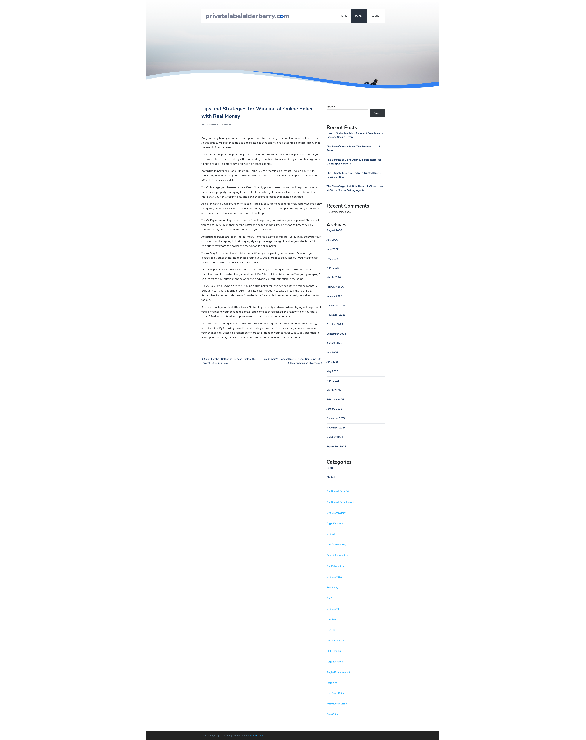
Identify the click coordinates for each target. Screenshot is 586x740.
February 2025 (335, 399)
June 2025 (333, 362)
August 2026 (334, 230)
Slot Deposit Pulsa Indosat (340, 502)
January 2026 (334, 296)
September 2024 (336, 446)
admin (227, 124)
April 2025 (333, 380)
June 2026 (333, 249)
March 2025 (334, 390)
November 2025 (336, 315)
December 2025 (336, 305)
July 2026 (332, 240)
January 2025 (334, 408)
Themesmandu (256, 735)
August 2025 (334, 343)
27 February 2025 (211, 124)
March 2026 (334, 277)
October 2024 (335, 437)
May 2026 (332, 258)
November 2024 (336, 427)
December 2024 (336, 418)
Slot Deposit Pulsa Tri (338, 491)
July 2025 (332, 352)
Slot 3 (330, 598)
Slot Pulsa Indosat (336, 566)
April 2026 (333, 268)
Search (331, 106)
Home (343, 15)
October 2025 (335, 324)
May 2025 (332, 371)
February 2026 (335, 286)
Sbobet (376, 15)
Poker (359, 15)
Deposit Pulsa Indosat (338, 555)
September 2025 (336, 333)
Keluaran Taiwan (335, 640)
